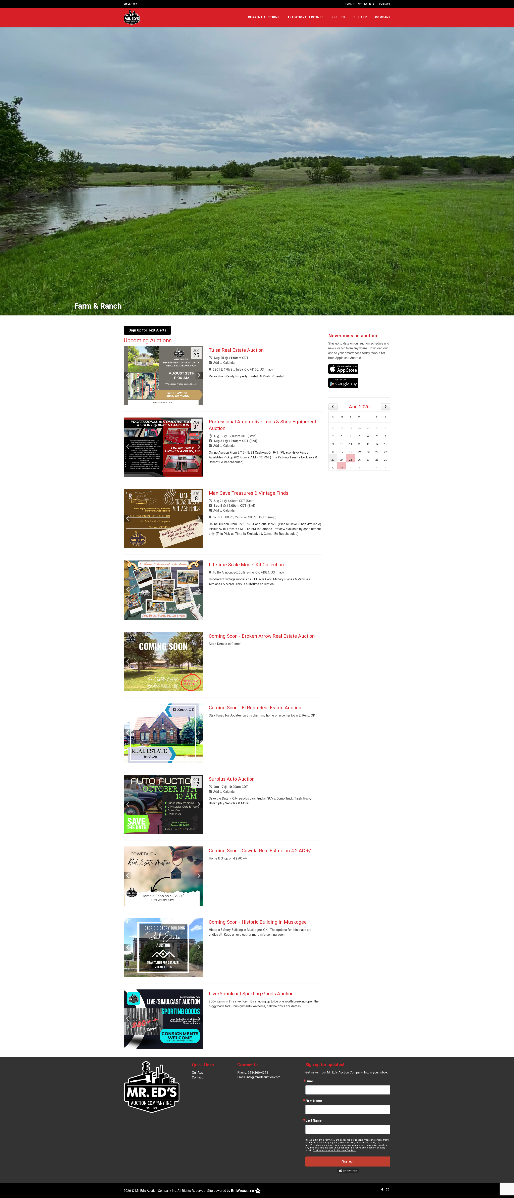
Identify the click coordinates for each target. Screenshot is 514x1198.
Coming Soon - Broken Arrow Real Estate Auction (262, 636)
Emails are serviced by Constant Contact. (334, 1150)
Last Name (313, 1120)
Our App (360, 17)
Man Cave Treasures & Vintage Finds (248, 493)
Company (382, 17)
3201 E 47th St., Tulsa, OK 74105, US (238, 369)
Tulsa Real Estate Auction (236, 350)
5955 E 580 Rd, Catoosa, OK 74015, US (240, 517)
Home (348, 4)
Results (338, 17)
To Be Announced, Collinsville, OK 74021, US (244, 572)
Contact (384, 4)
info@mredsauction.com (263, 1077)
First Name (313, 1101)
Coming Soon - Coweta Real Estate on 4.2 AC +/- (261, 850)
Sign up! (348, 1161)
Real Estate (93, 306)
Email (309, 1081)
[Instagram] (387, 1190)
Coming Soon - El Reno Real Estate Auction (255, 707)
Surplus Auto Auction (232, 779)
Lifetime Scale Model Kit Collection (246, 565)
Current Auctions (263, 17)
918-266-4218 (258, 1072)
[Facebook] (382, 1190)
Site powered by (219, 1191)
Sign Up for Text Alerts (147, 330)
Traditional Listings (306, 17)
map (269, 369)
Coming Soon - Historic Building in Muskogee (258, 922)
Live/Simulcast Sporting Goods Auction (251, 993)
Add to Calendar (224, 363)
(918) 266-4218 (365, 4)
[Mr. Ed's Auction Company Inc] (132, 17)
